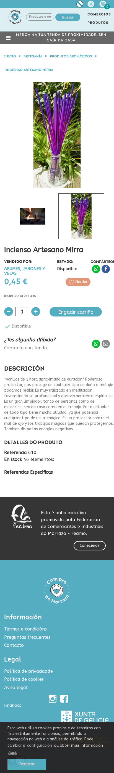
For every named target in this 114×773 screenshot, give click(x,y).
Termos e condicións (25, 629)
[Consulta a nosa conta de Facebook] (64, 699)
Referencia (15, 452)
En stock (13, 459)
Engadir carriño (76, 312)
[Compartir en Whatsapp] (96, 269)
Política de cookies (24, 679)
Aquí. (12, 752)
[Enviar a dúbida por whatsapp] (96, 344)
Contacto (14, 645)
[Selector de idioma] (80, 5)
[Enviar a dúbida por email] (106, 344)
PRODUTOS (97, 23)
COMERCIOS (99, 14)
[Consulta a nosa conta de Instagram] (52, 699)
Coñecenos (90, 545)
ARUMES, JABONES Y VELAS (24, 271)
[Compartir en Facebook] (106, 269)
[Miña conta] (91, 4)
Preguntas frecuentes (27, 637)
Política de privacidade (28, 671)
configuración (39, 745)
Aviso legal (16, 687)
